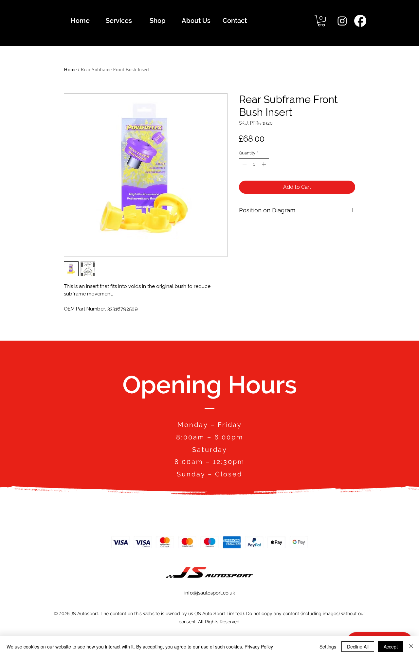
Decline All (358, 646)
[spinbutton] (254, 164)
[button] (321, 20)
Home (70, 69)
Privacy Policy (259, 646)
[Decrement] (244, 164)
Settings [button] (327, 646)
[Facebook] (360, 21)
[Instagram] (342, 21)
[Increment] (264, 164)
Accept (391, 646)
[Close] (411, 646)
